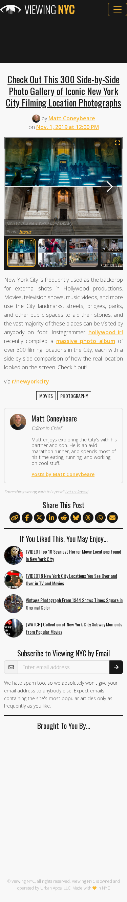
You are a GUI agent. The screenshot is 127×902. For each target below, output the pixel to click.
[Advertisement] (63, 39)
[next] (109, 186)
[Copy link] (14, 517)
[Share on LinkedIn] (51, 518)
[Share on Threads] (88, 518)
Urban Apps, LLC (55, 888)
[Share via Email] (112, 518)
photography (74, 395)
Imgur (25, 232)
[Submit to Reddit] (63, 518)
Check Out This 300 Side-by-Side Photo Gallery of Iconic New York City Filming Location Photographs (63, 90)
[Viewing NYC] (37, 9)
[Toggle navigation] (117, 9)
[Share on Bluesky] (75, 518)
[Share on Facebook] (27, 518)
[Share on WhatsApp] (100, 518)
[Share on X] (39, 518)
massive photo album (85, 341)
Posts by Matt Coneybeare (62, 474)
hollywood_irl (105, 332)
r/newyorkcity (30, 381)
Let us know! (76, 492)
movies (46, 395)
